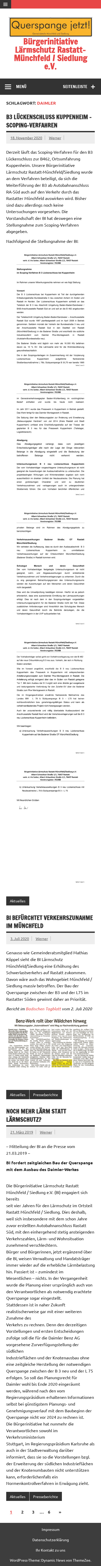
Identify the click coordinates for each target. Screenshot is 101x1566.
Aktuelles (17, 900)
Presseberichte (45, 1094)
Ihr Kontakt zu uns (50, 1550)
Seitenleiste (75, 86)
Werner (55, 137)
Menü (21, 86)
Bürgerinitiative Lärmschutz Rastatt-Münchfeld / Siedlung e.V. (50, 53)
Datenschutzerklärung (50, 1539)
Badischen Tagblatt (43, 1008)
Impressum (51, 1529)
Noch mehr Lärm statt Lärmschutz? (36, 1115)
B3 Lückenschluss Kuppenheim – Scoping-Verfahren (49, 121)
